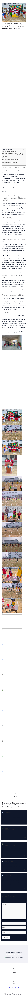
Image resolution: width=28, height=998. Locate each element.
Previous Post (14, 794)
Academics (14, 974)
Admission (14, 977)
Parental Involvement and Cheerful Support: (12, 160)
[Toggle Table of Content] (23, 150)
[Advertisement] (14, 90)
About (14, 981)
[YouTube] (18, 987)
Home (14, 968)
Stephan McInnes (9, 844)
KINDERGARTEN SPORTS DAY (9, 151)
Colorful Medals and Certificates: (10, 162)
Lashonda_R (8, 828)
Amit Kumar (8, 812)
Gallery (14, 972)
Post (9, 31)
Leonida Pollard (9, 861)
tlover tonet (8, 875)
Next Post (14, 796)
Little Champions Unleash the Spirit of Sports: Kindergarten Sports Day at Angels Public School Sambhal (13, 155)
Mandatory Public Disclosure (14, 979)
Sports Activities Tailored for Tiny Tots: (11, 159)
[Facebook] (12, 987)
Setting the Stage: (7, 157)
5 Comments (4, 31)
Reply (25, 822)
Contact (14, 983)
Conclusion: (5, 164)
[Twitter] (9, 987)
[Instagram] (15, 987)
